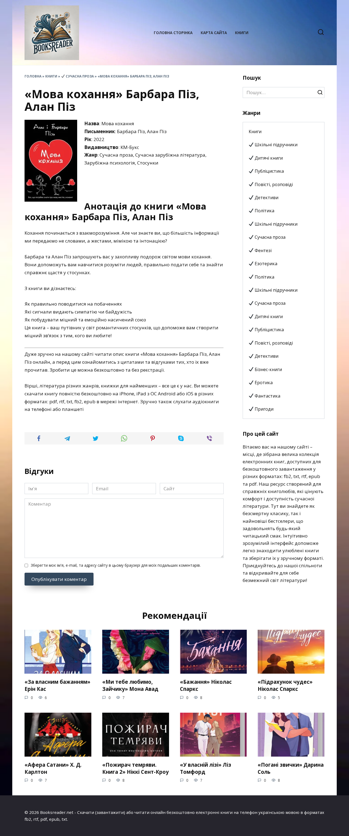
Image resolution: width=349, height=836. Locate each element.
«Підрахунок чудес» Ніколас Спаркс (285, 685)
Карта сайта (214, 32)
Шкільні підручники (275, 145)
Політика (264, 211)
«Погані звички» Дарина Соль (291, 768)
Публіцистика (269, 171)
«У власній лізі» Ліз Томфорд (205, 768)
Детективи (266, 198)
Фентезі (263, 250)
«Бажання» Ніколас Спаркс (206, 685)
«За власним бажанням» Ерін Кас (57, 685)
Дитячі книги (268, 158)
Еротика (263, 383)
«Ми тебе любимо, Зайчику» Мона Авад (130, 685)
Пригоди (263, 409)
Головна (33, 76)
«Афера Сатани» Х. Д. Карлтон (53, 768)
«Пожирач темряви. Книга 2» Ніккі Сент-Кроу (135, 768)
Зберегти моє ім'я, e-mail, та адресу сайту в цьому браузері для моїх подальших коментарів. (116, 565)
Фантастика (267, 396)
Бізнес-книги (268, 369)
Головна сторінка (173, 32)
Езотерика (265, 264)
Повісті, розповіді (273, 184)
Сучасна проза (79, 76)
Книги (241, 32)
